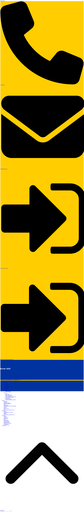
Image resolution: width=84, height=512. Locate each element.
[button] (6, 359)
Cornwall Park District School (7, 380)
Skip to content (2, 0)
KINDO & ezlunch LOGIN (4, 268)
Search (1, 511)
